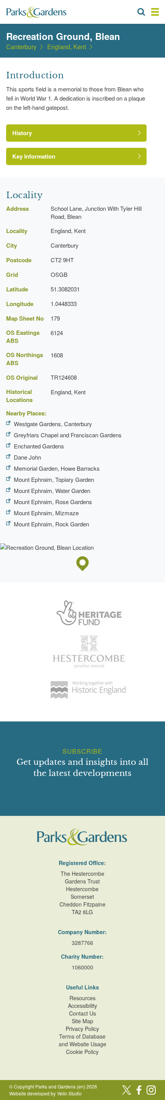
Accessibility (82, 1005)
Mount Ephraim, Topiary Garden (54, 479)
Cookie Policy (82, 1051)
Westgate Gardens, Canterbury (53, 424)
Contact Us (82, 1013)
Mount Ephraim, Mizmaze (46, 513)
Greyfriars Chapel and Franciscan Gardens (68, 435)
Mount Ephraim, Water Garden (52, 490)
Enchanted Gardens (39, 446)
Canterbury (21, 46)
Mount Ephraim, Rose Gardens (53, 502)
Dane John (27, 457)
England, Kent (66, 46)
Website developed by (45, 1093)
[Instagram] (151, 1090)
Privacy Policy (82, 1028)
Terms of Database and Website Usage (82, 1040)
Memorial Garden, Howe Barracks (57, 468)
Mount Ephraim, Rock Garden (51, 524)
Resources (82, 998)
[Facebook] (139, 1090)
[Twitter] (126, 1090)
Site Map (82, 1021)
